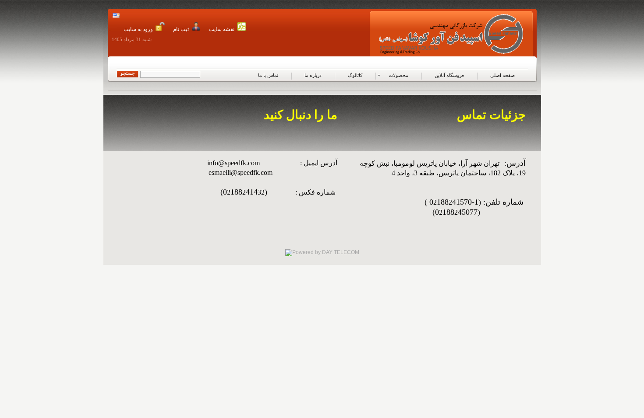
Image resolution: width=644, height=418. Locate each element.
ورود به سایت (138, 29)
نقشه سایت (221, 29)
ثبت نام (181, 29)
